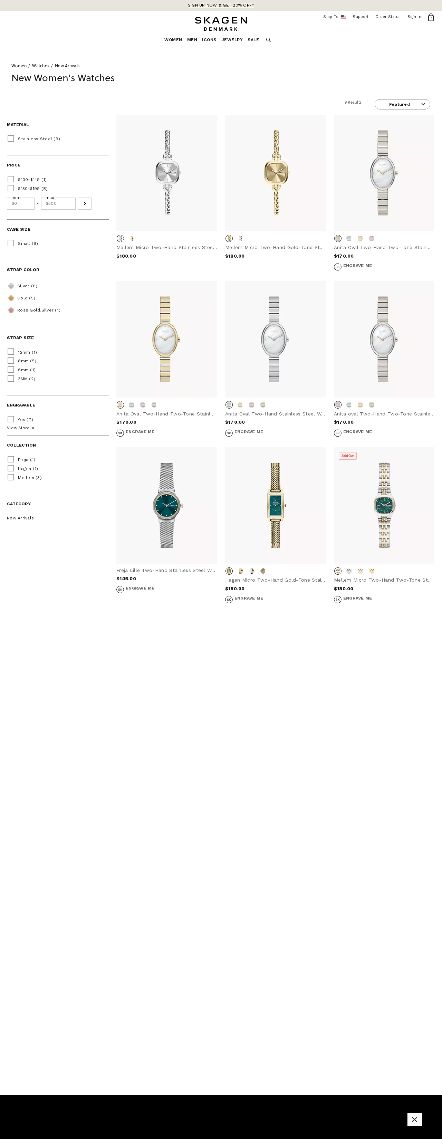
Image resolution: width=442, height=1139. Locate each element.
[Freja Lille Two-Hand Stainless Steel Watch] (166, 505)
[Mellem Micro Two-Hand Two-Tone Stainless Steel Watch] (384, 505)
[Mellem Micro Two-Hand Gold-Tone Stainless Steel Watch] (275, 173)
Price (13, 165)
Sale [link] (253, 39)
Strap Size (20, 337)
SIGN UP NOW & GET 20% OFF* (221, 5)
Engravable (21, 405)
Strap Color (23, 269)
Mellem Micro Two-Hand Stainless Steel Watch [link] (173, 247)
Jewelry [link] (232, 39)
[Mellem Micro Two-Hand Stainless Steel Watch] (166, 173)
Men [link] (192, 39)
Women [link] (173, 39)
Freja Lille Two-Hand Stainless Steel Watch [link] (169, 570)
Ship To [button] (333, 17)
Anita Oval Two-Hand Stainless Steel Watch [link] (278, 414)
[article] (166, 198)
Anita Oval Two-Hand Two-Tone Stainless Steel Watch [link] (183, 414)
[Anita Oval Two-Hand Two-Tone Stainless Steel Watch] (384, 173)
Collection (21, 445)
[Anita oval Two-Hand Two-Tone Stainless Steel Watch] (384, 339)
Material (18, 124)
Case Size (18, 229)
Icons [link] (209, 39)
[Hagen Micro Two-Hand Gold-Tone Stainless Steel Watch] (275, 505)
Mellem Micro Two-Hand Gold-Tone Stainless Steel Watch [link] (296, 247)
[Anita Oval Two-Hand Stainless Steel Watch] (275, 339)
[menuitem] (175, 42)
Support (360, 17)
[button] (85, 204)
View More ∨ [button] (21, 427)
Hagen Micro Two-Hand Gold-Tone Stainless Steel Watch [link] (295, 580)
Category (19, 503)
